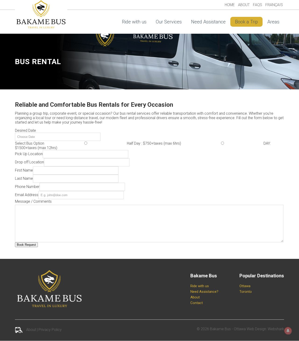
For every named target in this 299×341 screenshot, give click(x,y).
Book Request (26, 244)
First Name (24, 170)
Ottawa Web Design (250, 329)
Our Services (169, 22)
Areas (273, 22)
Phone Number (27, 186)
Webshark (276, 329)
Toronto (245, 292)
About (244, 5)
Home (230, 5)
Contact (196, 303)
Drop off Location (29, 162)
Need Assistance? (204, 292)
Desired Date (25, 130)
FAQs (257, 5)
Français (274, 5)
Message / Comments (33, 201)
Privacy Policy (50, 329)
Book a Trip (246, 22)
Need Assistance (208, 22)
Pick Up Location (29, 154)
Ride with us (134, 22)
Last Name (24, 178)
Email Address (26, 195)
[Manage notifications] (288, 330)
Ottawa (244, 286)
